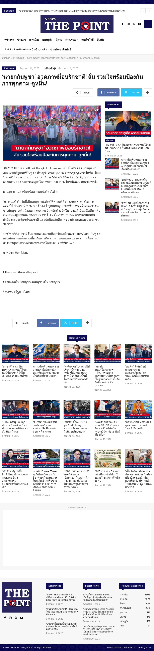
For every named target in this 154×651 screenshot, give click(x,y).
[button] (148, 24)
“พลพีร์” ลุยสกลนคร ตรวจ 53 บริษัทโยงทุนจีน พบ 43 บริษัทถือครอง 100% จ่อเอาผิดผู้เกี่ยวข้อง (107, 428)
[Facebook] (123, 24)
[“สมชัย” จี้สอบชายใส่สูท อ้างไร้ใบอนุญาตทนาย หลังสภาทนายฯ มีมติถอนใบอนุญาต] (77, 409)
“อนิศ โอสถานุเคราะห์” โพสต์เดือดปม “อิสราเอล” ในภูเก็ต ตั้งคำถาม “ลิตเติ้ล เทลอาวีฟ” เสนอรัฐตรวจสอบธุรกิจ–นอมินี (76, 479)
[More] (148, 92)
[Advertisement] (77, 538)
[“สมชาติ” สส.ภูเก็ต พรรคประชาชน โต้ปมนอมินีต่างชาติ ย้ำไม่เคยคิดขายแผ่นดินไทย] (128, 124)
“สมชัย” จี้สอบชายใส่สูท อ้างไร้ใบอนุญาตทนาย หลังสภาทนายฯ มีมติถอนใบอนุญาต (76, 426)
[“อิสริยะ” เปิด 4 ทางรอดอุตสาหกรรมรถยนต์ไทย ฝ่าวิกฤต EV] (138, 409)
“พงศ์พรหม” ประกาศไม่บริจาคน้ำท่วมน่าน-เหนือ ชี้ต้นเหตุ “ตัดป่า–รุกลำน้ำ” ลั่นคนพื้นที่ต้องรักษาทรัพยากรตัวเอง (136, 186)
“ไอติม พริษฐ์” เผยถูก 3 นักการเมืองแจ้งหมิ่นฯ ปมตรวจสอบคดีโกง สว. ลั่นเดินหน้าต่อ (15, 426)
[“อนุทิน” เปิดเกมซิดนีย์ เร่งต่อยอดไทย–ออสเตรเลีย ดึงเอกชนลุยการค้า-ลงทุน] (46, 409)
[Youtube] (139, 24)
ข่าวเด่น (109, 140)
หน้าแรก (6, 58)
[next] (149, 10)
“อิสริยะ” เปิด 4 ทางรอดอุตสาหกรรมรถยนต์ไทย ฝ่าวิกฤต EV (138, 425)
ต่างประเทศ (18, 58)
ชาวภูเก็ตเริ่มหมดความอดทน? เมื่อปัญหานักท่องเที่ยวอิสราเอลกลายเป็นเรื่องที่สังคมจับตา (135, 164)
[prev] (143, 10)
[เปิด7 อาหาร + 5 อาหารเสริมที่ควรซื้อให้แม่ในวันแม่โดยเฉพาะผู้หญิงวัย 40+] (107, 458)
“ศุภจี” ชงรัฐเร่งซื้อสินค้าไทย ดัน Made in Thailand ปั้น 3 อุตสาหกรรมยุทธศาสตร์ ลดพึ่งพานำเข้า (15, 479)
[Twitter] (134, 24)
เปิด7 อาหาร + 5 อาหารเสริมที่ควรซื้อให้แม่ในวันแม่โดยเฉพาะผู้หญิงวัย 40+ (107, 476)
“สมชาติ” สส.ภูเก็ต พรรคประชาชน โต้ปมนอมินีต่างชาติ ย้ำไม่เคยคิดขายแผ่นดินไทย (128, 148)
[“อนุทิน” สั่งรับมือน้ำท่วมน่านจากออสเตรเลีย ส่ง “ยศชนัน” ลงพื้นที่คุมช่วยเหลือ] (138, 353)
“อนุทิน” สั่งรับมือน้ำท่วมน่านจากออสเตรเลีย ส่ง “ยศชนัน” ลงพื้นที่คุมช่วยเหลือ (137, 373)
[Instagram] (128, 24)
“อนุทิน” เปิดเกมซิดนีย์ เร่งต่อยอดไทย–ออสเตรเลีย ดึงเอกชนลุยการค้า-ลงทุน (45, 426)
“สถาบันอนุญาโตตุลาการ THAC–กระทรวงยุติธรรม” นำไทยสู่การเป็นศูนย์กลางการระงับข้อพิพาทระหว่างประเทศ (72, 10)
